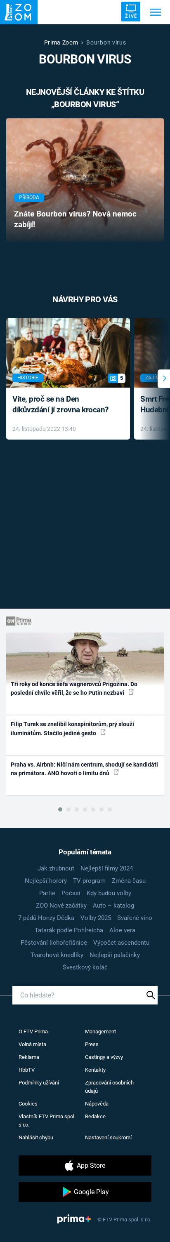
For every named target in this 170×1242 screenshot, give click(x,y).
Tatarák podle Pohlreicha (69, 930)
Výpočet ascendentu (121, 942)
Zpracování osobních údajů (109, 1087)
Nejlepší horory (46, 880)
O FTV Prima (33, 1031)
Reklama (29, 1057)
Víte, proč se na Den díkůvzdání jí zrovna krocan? (60, 404)
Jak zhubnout (56, 868)
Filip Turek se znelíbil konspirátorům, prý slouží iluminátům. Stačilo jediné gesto (72, 728)
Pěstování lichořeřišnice (54, 942)
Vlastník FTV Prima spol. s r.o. (47, 1120)
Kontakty (95, 1070)
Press (92, 1044)
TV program (89, 880)
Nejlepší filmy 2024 (106, 868)
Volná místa (32, 1044)
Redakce (95, 1116)
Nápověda (97, 1104)
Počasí (70, 893)
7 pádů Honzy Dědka (46, 918)
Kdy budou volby (109, 893)
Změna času (129, 880)
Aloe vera (122, 930)
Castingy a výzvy (104, 1057)
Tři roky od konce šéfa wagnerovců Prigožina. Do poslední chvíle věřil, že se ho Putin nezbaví (74, 688)
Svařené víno (134, 918)
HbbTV (27, 1070)
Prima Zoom (61, 42)
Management (100, 1031)
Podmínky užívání (39, 1083)
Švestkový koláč (85, 967)
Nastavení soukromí (108, 1137)
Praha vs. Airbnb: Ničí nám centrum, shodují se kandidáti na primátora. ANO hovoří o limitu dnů (84, 768)
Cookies (28, 1104)
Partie (47, 893)
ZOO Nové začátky (61, 905)
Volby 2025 (95, 918)
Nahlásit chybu (36, 1137)
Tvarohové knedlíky (57, 955)
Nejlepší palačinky (115, 955)
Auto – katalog (113, 905)
